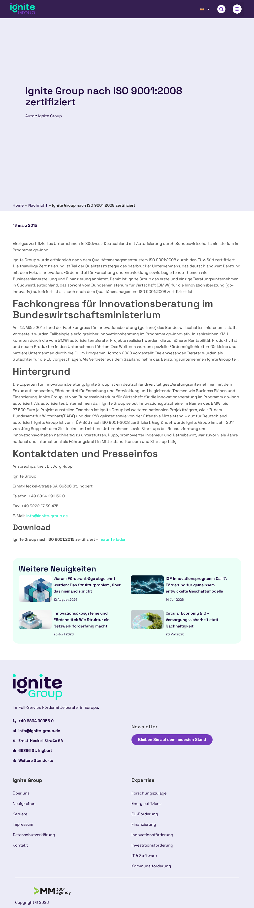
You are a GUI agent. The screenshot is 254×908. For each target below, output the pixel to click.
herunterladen (113, 539)
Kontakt (20, 845)
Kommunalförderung (151, 866)
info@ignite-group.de (47, 515)
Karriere (20, 814)
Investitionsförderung (152, 845)
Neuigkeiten (24, 803)
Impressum (23, 824)
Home (18, 205)
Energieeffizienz (146, 803)
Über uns (21, 793)
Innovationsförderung (152, 834)
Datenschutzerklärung (34, 834)
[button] (221, 9)
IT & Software (144, 855)
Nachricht (37, 205)
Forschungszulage (148, 793)
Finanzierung (143, 824)
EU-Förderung (144, 814)
